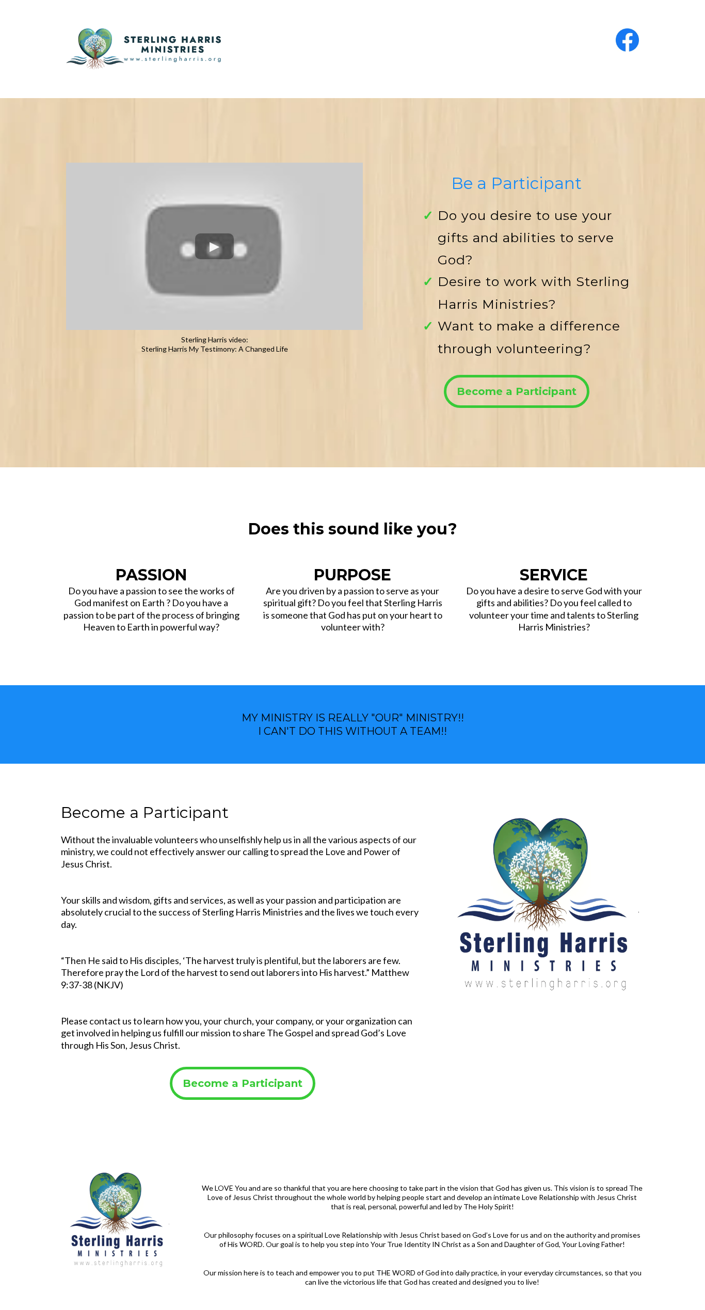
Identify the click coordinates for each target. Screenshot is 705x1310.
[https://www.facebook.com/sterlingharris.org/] (503, 40)
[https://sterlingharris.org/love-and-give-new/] (201, 49)
